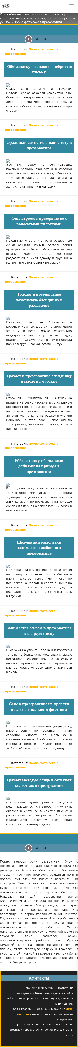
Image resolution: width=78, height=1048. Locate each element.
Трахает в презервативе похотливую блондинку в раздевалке (39, 300)
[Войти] (18, 6)
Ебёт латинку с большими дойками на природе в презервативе (39, 466)
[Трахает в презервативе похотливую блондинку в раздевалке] (39, 318)
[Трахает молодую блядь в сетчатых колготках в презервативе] (39, 798)
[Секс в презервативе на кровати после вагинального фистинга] (39, 722)
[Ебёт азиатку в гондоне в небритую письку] (39, 85)
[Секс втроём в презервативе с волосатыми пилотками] (39, 237)
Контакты (39, 978)
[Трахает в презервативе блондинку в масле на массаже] (39, 394)
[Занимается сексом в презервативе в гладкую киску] (39, 646)
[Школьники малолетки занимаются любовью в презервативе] (39, 566)
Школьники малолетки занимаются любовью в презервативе (39, 547)
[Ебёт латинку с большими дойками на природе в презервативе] (39, 485)
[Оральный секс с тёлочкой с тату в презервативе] (39, 161)
